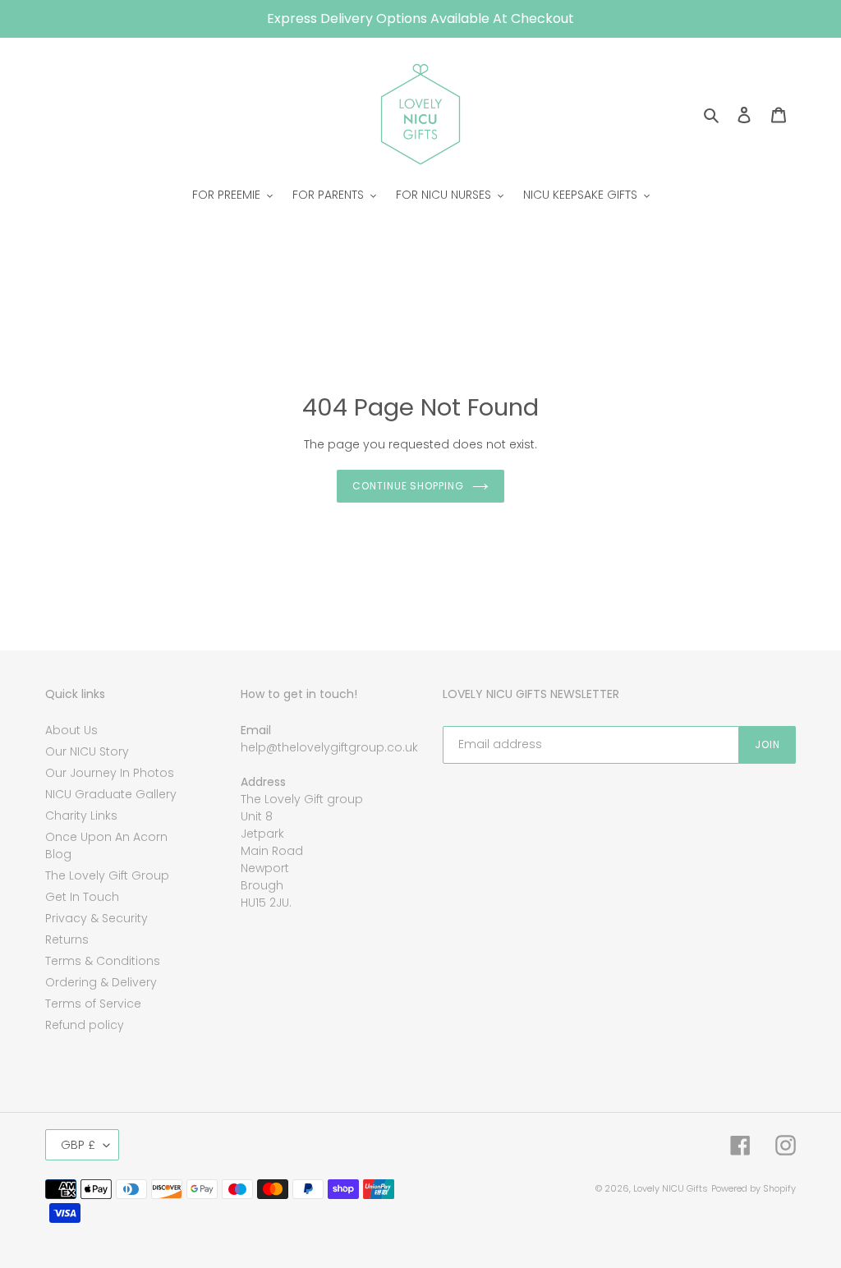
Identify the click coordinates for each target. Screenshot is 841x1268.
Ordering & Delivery (101, 982)
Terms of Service (93, 1003)
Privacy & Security (96, 918)
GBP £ (78, 1145)
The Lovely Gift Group (107, 875)
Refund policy (84, 1025)
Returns (67, 939)
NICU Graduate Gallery (111, 794)
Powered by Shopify (753, 1188)
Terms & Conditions (102, 961)
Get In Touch (82, 897)
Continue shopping (408, 486)
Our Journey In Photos (109, 773)
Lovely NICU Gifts (670, 1188)
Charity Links (81, 815)
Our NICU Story (87, 751)
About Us (71, 730)
